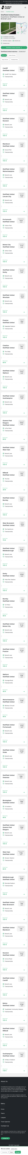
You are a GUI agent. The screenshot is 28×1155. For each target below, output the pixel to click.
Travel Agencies (5, 1121)
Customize (4, 1152)
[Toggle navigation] (25, 7)
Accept (18, 1152)
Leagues (3, 1117)
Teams (3, 1113)
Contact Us (5, 1138)
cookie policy (14, 1148)
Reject (11, 1152)
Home (2, 1109)
